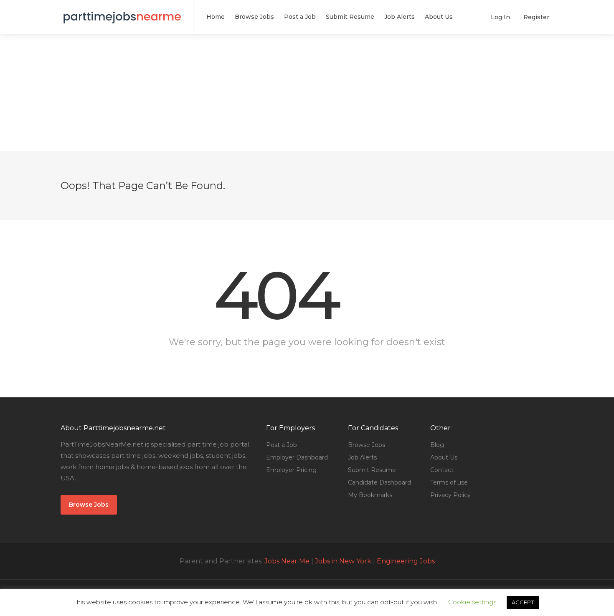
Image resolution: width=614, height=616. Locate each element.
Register (535, 17)
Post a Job (300, 16)
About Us (439, 16)
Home (215, 16)
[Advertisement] (307, 92)
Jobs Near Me (287, 561)
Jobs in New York (343, 561)
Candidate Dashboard (379, 482)
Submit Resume (350, 16)
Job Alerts (399, 16)
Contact (442, 470)
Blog (437, 445)
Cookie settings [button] (472, 602)
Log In (499, 17)
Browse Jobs (254, 16)
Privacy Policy (450, 495)
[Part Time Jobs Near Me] (122, 12)
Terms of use (449, 482)
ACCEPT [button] (523, 602)
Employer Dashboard (297, 457)
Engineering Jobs (406, 561)
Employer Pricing (291, 470)
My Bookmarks (370, 495)
